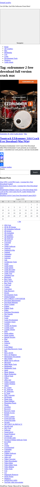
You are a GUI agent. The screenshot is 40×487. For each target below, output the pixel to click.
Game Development (11, 320)
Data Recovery (9, 291)
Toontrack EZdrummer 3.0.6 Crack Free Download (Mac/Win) (19, 140)
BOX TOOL (8, 281)
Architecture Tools (10, 262)
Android (7, 252)
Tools (6, 444)
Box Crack (8, 279)
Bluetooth (7, 277)
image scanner (9, 335)
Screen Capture (9, 416)
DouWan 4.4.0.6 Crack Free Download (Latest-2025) (18, 195)
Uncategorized (9, 447)
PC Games (8, 387)
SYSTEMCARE (10, 438)
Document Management (12, 300)
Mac (5, 51)
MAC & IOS (8, 353)
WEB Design (8, 476)
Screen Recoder (9, 418)
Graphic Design (9, 329)
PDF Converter (9, 395)
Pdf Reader (8, 397)
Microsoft (7, 362)
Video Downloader (10, 461)
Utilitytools (8, 455)
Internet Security (9, 337)
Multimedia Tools (10, 368)
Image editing (8, 333)
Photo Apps (8, 399)
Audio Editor (8, 266)
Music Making (9, 372)
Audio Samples (9, 271)
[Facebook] (20, 154)
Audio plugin (8, 62)
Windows (7, 60)
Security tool (8, 426)
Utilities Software (10, 453)
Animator (7, 256)
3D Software (8, 239)
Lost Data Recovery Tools (13, 349)
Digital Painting (9, 297)
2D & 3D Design (10, 227)
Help (6, 331)
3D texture (7, 241)
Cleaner (6, 287)
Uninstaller (8, 449)
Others (6, 386)
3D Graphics (8, 49)
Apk (5, 260)
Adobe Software (9, 246)
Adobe (6, 244)
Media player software (11, 360)
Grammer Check (9, 322)
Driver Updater (9, 304)
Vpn (5, 54)
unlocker (7, 451)
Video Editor (8, 463)
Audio (6, 264)
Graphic (7, 324)
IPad (5, 339)
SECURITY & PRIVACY (13, 424)
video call (7, 457)
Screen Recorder (9, 420)
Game (6, 56)
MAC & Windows (10, 355)
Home (6, 47)
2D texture (7, 231)
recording (7, 407)
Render (6, 415)
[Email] (20, 161)
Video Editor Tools (10, 465)
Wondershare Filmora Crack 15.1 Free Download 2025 (18, 190)
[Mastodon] (20, 157)
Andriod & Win (9, 250)
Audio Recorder (9, 270)
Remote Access (9, 413)
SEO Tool (7, 428)
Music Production (10, 374)
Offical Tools (8, 376)
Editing (6, 306)
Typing (6, 445)
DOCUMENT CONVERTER (14, 299)
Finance (7, 316)
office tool (7, 380)
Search (2, 169)
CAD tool (7, 285)
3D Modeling (8, 237)
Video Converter (9, 459)
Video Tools (8, 469)
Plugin (6, 405)
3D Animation (9, 233)
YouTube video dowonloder (13, 482)
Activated (7, 242)
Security (7, 422)
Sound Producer (9, 434)
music (6, 370)
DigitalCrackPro (5, 3)
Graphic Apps (9, 328)
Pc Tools (7, 393)
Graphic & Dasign (10, 326)
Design (6, 293)
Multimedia (8, 53)
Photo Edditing (9, 401)
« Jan (19, 221)
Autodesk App (9, 275)
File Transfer (8, 314)
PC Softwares (9, 391)
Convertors (8, 289)
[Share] (20, 164)
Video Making (9, 467)
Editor (6, 310)
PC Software (8, 389)
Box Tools (7, 283)
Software (7, 430)
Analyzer (7, 248)
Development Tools (10, 58)
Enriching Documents (11, 312)
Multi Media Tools (10, 364)
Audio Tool (8, 273)
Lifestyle (7, 343)
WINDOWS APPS (10, 480)
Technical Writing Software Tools (15, 440)
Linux (6, 345)
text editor (7, 442)
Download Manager (11, 302)
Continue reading (6, 167)
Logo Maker (8, 347)
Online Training (9, 382)
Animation (7, 254)
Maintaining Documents (12, 357)
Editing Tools (8, 308)
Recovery (7, 409)
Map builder (8, 358)
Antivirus (7, 258)
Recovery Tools (9, 411)
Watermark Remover (11, 475)
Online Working (9, 384)
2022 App (7, 225)
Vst (5, 473)
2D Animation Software (12, 229)
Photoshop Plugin (10, 403)
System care (8, 436)
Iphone (6, 341)
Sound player (8, 432)
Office (6, 378)
